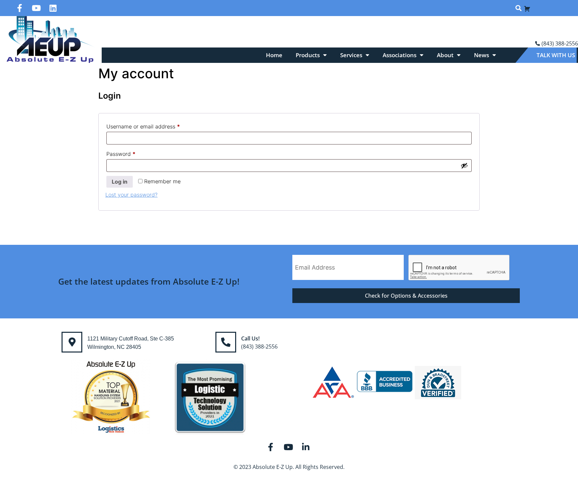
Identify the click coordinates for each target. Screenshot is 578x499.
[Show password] (464, 165)
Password (132, 152)
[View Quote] (527, 8)
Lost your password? (131, 194)
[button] (518, 8)
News (481, 55)
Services (351, 55)
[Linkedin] (53, 8)
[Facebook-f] (20, 8)
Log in (119, 181)
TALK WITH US (556, 55)
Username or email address (154, 125)
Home (274, 55)
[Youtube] (36, 8)
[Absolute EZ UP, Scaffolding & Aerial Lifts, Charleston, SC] (384, 382)
